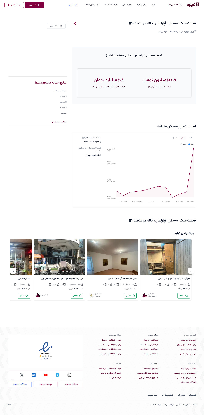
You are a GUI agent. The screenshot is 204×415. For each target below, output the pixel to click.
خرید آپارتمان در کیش (188, 349)
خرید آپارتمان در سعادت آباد (148, 344)
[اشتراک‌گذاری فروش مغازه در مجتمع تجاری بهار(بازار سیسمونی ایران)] (44, 270)
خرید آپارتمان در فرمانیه (150, 354)
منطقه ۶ (63, 107)
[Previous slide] (191, 271)
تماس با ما (181, 395)
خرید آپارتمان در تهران (188, 340)
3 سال (175, 138)
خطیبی (64, 113)
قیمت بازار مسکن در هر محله (110, 373)
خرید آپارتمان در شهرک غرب (149, 349)
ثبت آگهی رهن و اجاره (188, 382)
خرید (154, 5)
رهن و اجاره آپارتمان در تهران (186, 344)
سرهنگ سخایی (60, 91)
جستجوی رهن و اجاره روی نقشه (185, 373)
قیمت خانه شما (111, 5)
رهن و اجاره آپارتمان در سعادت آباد (109, 344)
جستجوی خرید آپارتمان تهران (148, 377)
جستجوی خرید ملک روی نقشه (147, 373)
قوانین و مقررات (167, 395)
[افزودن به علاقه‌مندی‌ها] (145, 270)
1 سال (183, 138)
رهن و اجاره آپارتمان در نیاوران (111, 340)
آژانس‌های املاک (92, 5)
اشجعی (63, 102)
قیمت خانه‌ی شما (115, 377)
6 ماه (190, 138)
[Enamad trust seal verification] (45, 351)
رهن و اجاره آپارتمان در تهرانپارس (110, 354)
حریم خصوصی (152, 395)
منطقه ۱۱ (63, 96)
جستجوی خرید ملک (151, 368)
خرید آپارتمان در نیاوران (150, 340)
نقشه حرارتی (54, 26)
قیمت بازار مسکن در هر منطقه (110, 368)
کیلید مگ (192, 395)
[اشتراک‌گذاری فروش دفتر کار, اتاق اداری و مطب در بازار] (151, 270)
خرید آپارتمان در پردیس (188, 354)
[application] (149, 176)
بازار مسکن (127, 5)
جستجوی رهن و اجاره (188, 368)
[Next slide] (13, 271)
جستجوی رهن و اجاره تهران (186, 377)
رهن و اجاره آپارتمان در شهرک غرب (109, 349)
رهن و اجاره (141, 5)
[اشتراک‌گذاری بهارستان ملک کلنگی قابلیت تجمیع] (97, 270)
